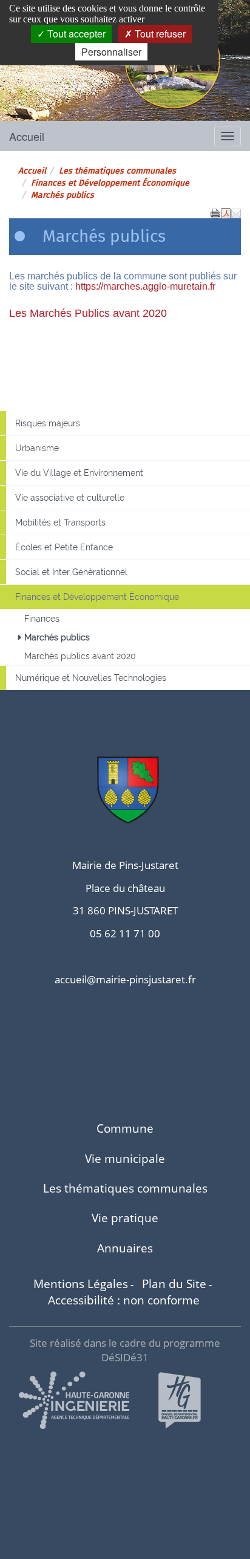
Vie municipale (125, 1158)
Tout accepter (75, 34)
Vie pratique (125, 1217)
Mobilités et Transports (60, 522)
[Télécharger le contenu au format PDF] (225, 212)
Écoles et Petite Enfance (64, 547)
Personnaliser (111, 52)
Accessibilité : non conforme (124, 1299)
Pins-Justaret (55, 81)
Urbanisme (37, 448)
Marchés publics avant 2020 (80, 656)
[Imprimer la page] (215, 212)
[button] (236, 212)
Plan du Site (174, 1283)
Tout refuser (159, 34)
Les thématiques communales (117, 171)
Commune (125, 1128)
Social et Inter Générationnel (71, 572)
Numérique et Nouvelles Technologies (90, 678)
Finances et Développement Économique (110, 183)
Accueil (26, 136)
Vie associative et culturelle (69, 498)
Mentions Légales (80, 1283)
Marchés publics (57, 637)
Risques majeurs (47, 423)
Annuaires (125, 1247)
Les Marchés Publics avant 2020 (88, 313)
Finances (41, 618)
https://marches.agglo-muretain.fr (145, 286)
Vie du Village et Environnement (79, 473)
